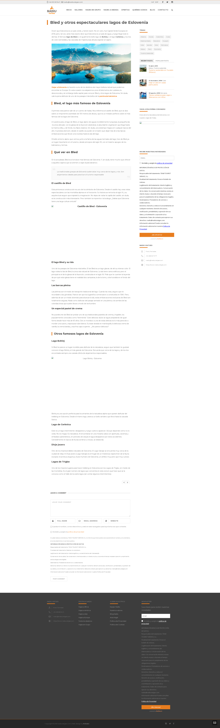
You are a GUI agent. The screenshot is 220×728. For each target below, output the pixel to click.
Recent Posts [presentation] (147, 60)
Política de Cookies (117, 625)
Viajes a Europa (84, 617)
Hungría (165, 41)
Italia (156, 45)
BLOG (152, 10)
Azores (151, 37)
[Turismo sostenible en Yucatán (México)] (143, 68)
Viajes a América (84, 610)
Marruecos (164, 45)
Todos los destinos (85, 621)
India (142, 45)
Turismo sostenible (147, 53)
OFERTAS (125, 10)
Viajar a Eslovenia (59, 87)
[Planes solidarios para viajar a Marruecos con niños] (143, 95)
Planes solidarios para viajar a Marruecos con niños (160, 96)
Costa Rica (159, 37)
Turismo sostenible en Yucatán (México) (161, 71)
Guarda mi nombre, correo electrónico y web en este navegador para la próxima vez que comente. (89, 526)
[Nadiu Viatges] (52, 10)
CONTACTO (163, 10)
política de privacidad (76, 532)
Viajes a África (83, 607)
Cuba (168, 37)
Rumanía (157, 49)
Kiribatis (86, 724)
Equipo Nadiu (115, 607)
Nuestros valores (116, 610)
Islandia (149, 45)
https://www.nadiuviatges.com (156, 265)
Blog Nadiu (114, 614)
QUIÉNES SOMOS (139, 10)
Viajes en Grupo (93, 10)
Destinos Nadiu (146, 41)
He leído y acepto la (68, 532)
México (143, 49)
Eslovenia (157, 41)
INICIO (69, 10)
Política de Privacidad (118, 621)
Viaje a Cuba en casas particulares (157, 84)
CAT (152, 2)
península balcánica (108, 96)
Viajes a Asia (82, 614)
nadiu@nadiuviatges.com (73, 2)
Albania (143, 37)
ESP (156, 2)
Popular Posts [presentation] (162, 60)
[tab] (147, 60)
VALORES (78, 10)
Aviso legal (114, 617)
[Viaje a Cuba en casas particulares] (143, 82)
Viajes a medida (110, 10)
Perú (149, 49)
